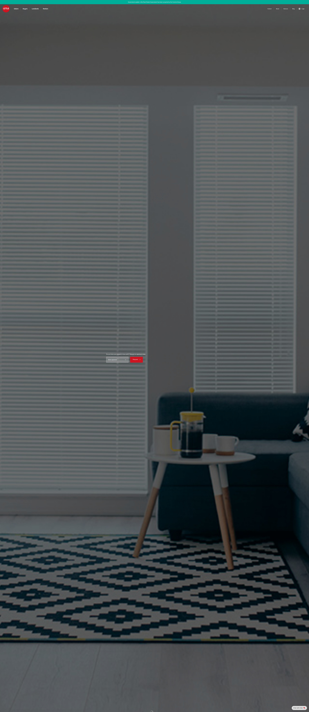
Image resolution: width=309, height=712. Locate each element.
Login (303, 8)
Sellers (16, 9)
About (277, 8)
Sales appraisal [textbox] (112, 359)
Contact (269, 8)
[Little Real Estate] (6, 8)
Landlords (35, 9)
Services (285, 8)
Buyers (25, 9)
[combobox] (117, 359)
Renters (45, 9)
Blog (293, 8)
